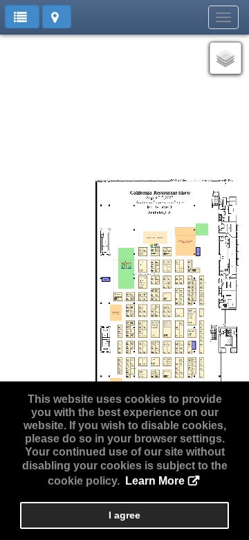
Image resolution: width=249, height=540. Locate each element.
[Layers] (225, 58)
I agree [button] (124, 515)
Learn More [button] (155, 481)
